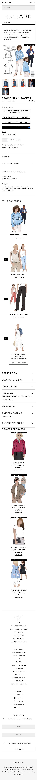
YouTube (20, 708)
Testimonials (19, 635)
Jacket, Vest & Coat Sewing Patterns (21, 188)
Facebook (20, 698)
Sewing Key (19, 681)
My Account (6, 2)
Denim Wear (17, 186)
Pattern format (7, 107)
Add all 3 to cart (18, 363)
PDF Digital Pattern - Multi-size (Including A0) (16, 111)
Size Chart (19, 668)
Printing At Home (19, 652)
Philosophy (18, 674)
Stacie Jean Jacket (8, 179)
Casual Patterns (7, 186)
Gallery (19, 662)
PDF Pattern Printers (19, 626)
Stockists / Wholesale (19, 629)
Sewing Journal (19, 678)
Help (19, 619)
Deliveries (19, 632)
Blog (19, 659)
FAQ (19, 623)
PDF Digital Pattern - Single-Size (15, 117)
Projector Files (19, 655)
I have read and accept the (19, 743)
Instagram (20, 704)
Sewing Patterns (7, 190)
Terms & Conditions (19, 642)
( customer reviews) (8, 101)
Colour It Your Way (19, 684)
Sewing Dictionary (19, 671)
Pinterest (20, 701)
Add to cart (14, 140)
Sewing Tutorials (19, 665)
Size (4, 132)
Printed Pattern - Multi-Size (16, 122)
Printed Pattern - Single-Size (15, 127)
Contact (20, 695)
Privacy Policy (18, 638)
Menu (8, 23)
